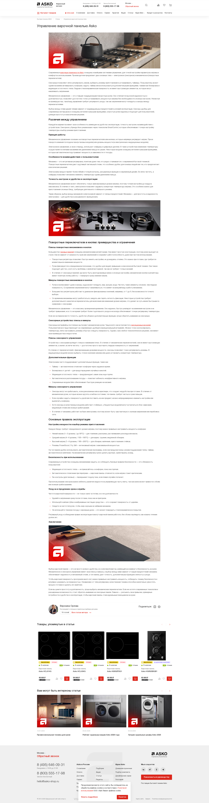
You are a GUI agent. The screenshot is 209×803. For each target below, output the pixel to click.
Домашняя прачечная (123, 768)
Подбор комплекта (122, 772)
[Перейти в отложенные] (164, 5)
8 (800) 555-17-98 (111, 6)
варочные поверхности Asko (72, 73)
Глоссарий (119, 779)
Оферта (147, 799)
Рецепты (99, 779)
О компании (80, 13)
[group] (59, 716)
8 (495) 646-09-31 (91, 6)
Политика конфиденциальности (162, 799)
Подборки (100, 768)
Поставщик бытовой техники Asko (154, 783)
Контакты (168, 13)
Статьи (130, 13)
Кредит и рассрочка (155, 13)
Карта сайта (140, 799)
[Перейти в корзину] (170, 5)
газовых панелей (67, 252)
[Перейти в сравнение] (158, 5)
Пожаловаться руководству (156, 777)
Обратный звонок (132, 6)
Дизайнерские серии (123, 776)
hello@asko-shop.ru (48, 781)
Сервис (107, 13)
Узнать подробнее (89, 797)
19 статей (65, 612)
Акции (123, 13)
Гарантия (115, 13)
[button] (170, 624)
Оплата (99, 13)
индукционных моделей (141, 325)
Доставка (91, 13)
